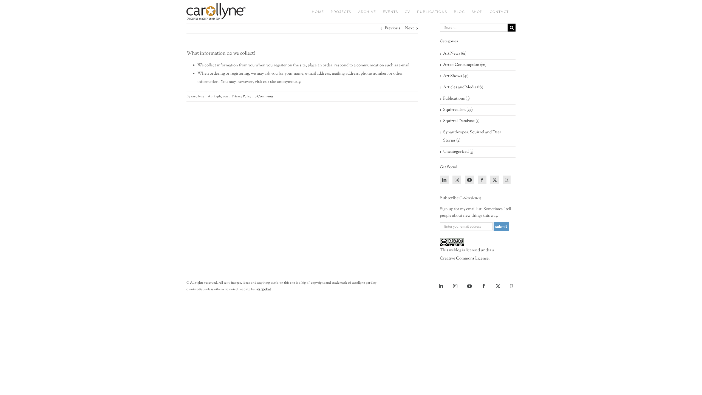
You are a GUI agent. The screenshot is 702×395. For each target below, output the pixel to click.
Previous (392, 28)
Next (409, 28)
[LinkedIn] (444, 180)
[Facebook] (482, 180)
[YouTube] (469, 180)
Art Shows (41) (456, 76)
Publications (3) (456, 98)
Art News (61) (454, 54)
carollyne (197, 96)
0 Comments (264, 96)
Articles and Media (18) (463, 87)
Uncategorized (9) (458, 152)
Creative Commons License (464, 258)
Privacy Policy (241, 96)
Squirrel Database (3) (461, 121)
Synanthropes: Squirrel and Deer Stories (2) (472, 136)
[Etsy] (507, 180)
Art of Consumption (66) (464, 65)
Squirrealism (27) (458, 110)
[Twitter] (494, 180)
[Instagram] (456, 180)
